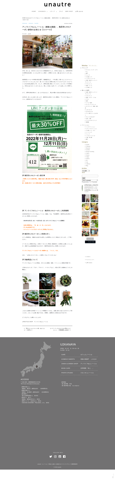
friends (87, 144)
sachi (29, 33)
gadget (87, 156)
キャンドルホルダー (90, 116)
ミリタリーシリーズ (90, 78)
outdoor (88, 158)
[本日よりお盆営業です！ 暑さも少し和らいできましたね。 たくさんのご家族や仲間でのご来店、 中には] (94, 198)
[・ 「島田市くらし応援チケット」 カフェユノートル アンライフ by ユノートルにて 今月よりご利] (94, 232)
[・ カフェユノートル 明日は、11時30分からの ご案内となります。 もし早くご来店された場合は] (94, 215)
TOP (112, 477)
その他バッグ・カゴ (90, 130)
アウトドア (85, 68)
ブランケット (89, 83)
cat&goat (88, 163)
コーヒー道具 (89, 102)
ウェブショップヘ (90, 259)
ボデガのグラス (89, 111)
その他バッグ (89, 76)
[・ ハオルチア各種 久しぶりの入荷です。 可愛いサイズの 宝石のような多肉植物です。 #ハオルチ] (86, 232)
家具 (87, 101)
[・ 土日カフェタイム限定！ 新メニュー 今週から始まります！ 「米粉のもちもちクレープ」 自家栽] (86, 224)
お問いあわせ (79, 11)
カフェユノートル (86, 354)
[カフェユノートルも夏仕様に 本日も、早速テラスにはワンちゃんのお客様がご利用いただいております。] (94, 224)
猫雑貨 (87, 122)
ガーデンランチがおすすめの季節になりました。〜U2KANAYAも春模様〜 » (60, 329)
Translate (94, 182)
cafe (87, 162)
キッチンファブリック (91, 104)
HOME (24, 18)
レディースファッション (91, 128)
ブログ (61, 11)
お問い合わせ (89, 262)
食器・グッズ (89, 85)
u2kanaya (31, 23)
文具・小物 (88, 118)
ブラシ (87, 99)
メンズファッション (90, 126)
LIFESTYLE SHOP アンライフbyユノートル (35, 321)
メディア (52, 11)
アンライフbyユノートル (88, 363)
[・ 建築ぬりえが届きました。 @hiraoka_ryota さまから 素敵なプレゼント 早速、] (86, 215)
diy (87, 160)
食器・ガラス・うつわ (91, 97)
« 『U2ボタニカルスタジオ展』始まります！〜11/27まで (34, 329)
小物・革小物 (89, 137)
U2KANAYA (42, 11)
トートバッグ (89, 132)
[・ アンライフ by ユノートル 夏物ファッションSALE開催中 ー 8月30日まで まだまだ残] (86, 198)
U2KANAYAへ (88, 256)
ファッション (85, 125)
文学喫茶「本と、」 (87, 368)
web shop (69, 11)
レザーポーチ (89, 109)
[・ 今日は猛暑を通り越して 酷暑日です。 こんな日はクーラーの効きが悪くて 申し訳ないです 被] (94, 207)
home (34, 11)
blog (87, 165)
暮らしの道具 (85, 90)
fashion (36, 23)
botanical (28, 18)
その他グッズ (89, 87)
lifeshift (88, 149)
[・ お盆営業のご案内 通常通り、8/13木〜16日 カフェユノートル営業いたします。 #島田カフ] (86, 207)
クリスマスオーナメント (91, 120)
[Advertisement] (47, 197)
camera (87, 153)
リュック (88, 75)
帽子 (87, 73)
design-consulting (90, 151)
